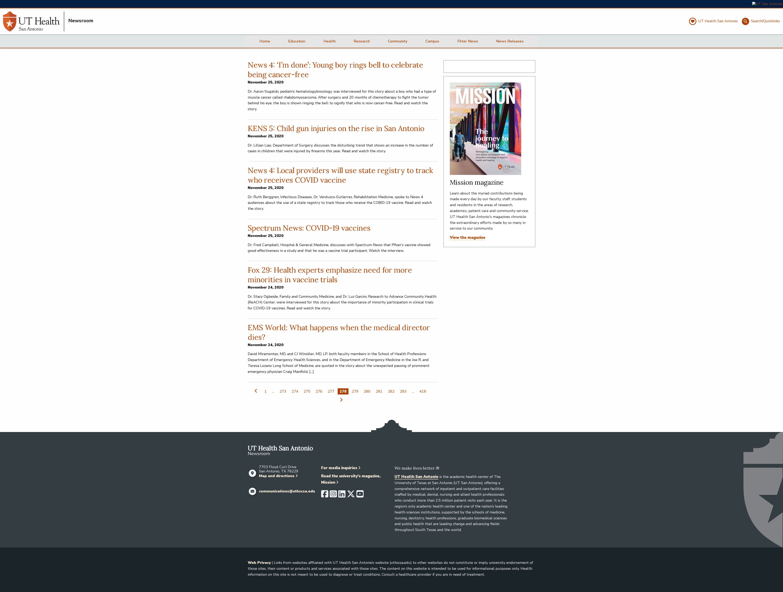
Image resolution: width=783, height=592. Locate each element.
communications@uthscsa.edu (287, 491)
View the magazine (467, 237)
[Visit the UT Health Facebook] (324, 495)
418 (422, 391)
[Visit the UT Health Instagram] (333, 495)
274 (295, 391)
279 (355, 391)
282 (391, 391)
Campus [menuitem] (432, 41)
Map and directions (276, 475)
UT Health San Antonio (416, 476)
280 (367, 391)
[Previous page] (256, 390)
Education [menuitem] (296, 41)
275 (307, 391)
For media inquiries (339, 468)
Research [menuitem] (362, 41)
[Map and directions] (252, 473)
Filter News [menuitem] (467, 41)
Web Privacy (259, 562)
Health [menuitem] (329, 41)
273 (283, 391)
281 (379, 391)
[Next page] (340, 399)
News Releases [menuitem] (510, 41)
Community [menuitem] (397, 41)
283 (403, 391)
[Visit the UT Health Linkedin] (341, 495)
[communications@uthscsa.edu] (252, 491)
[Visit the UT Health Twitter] (351, 495)
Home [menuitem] (264, 41)
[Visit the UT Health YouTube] (360, 495)
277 (331, 391)
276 (319, 391)
